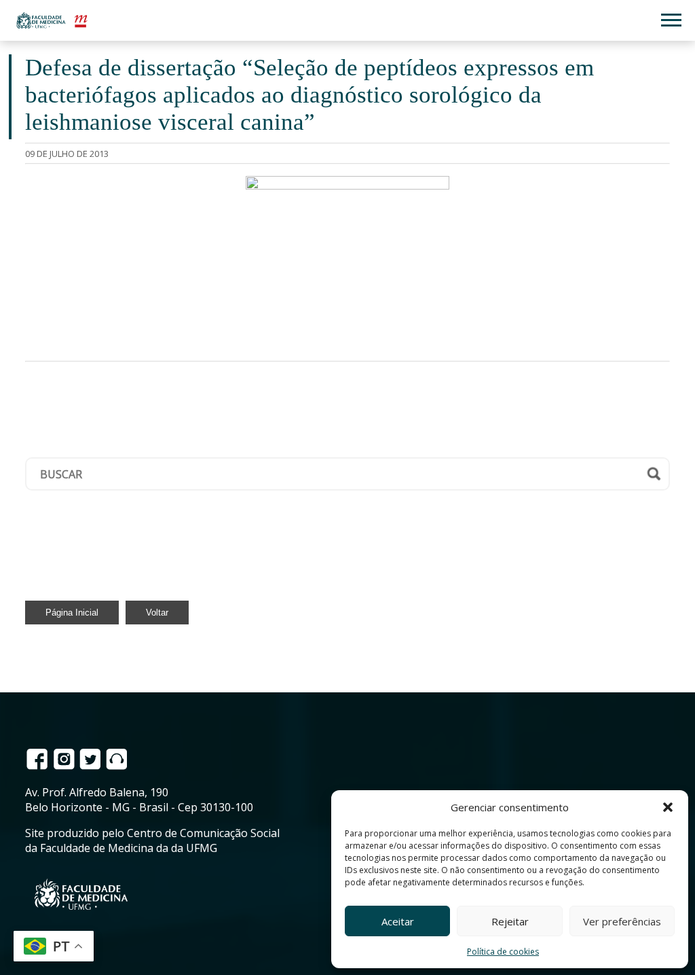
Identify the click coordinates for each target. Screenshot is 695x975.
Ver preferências (622, 921)
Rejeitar (510, 921)
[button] (668, 807)
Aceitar (397, 921)
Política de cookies (503, 951)
